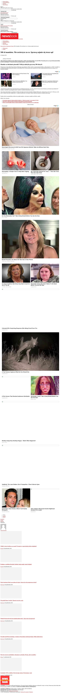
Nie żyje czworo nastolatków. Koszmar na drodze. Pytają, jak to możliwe (18, 654)
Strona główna (5, 1)
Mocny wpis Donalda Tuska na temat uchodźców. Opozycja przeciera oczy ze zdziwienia (20, 102)
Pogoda (1, 548)
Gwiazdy (2, 675)
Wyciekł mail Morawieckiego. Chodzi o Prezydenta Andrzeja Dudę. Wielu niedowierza (21, 636)
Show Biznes (5, 4)
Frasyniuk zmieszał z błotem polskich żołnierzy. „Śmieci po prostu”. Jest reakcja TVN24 (20, 100)
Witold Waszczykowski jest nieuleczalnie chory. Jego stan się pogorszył (17, 618)
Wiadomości (8, 46)
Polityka (4, 3)
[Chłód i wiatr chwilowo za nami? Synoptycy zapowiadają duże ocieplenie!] (11, 543)
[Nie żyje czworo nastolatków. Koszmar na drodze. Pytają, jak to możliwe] (11, 652)
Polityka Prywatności (25, 691)
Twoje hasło (13, 10)
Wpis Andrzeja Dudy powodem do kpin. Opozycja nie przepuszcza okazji (18, 582)
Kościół (1, 566)
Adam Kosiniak (3, 530)
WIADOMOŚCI (6, 2)
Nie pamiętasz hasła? (4, 12)
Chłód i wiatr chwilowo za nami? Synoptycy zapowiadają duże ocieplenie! (18, 546)
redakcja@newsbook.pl (13, 690)
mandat (4, 516)
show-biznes (4, 686)
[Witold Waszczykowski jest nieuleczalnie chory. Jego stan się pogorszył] (11, 616)
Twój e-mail (13, 16)
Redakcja (31, 691)
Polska (12, 46)
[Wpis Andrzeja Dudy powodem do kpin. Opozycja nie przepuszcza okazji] (11, 580)
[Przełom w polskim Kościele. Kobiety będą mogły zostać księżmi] (11, 561)
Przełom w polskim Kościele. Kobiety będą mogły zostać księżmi (16, 564)
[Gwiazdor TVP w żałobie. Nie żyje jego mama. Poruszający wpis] (11, 670)
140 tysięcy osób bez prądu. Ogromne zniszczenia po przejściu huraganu (17, 101)
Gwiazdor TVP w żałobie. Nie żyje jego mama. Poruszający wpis (16, 672)
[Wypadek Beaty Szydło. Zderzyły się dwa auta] (11, 598)
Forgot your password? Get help (6, 25)
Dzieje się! (2, 584)
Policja (4, 517)
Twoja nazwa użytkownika (16, 8)
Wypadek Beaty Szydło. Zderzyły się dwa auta (11, 600)
